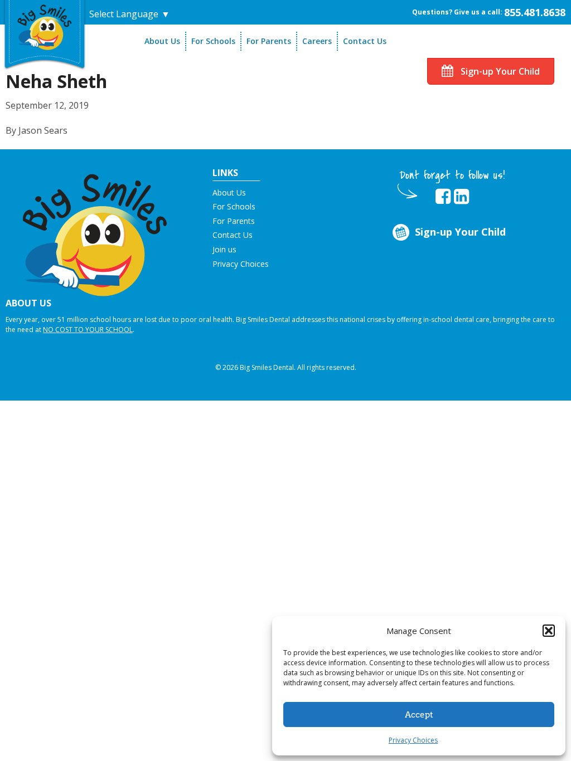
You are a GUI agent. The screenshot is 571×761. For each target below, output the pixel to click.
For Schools (213, 41)
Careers (317, 41)
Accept (419, 715)
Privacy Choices (413, 740)
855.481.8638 (534, 12)
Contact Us (364, 41)
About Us (162, 41)
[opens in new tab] (443, 197)
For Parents (268, 41)
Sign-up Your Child (499, 71)
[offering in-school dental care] (44, 25)
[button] (548, 630)
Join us (224, 249)
